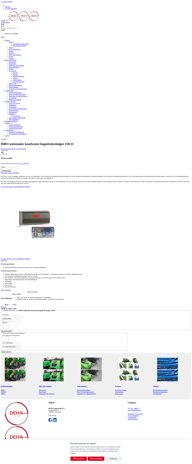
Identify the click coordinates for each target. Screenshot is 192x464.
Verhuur (118, 386)
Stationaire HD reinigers (46, 394)
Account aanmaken (11, 8)
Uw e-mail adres (7, 343)
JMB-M (3, 392)
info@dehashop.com (134, 410)
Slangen (155, 386)
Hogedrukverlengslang (160, 392)
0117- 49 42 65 (24, 163)
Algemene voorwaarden (135, 414)
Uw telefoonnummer (9, 346)
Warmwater (42, 390)
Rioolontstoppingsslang (160, 390)
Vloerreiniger (119, 392)
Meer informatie (6, 290)
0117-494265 (134, 408)
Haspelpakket (157, 394)
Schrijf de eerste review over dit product (13, 149)
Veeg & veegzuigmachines (85, 392)
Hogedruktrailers (6, 386)
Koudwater (42, 392)
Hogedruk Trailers (120, 390)
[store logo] (24, 20)
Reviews (3, 307)
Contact (7, 135)
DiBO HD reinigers (45, 386)
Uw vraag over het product (10, 335)
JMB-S (3, 390)
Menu (2, 37)
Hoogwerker (119, 394)
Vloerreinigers (82, 386)
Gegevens (4, 260)
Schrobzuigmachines (83, 390)
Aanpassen (113, 458)
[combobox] (10, 28)
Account (3, 139)
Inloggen (7, 7)
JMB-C (3, 394)
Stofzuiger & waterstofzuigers (86, 394)
